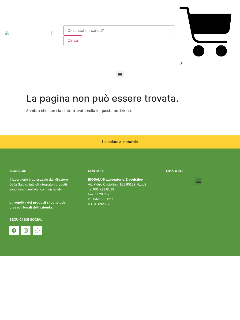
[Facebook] (14, 230)
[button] (120, 74)
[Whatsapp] (37, 230)
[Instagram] (25, 230)
